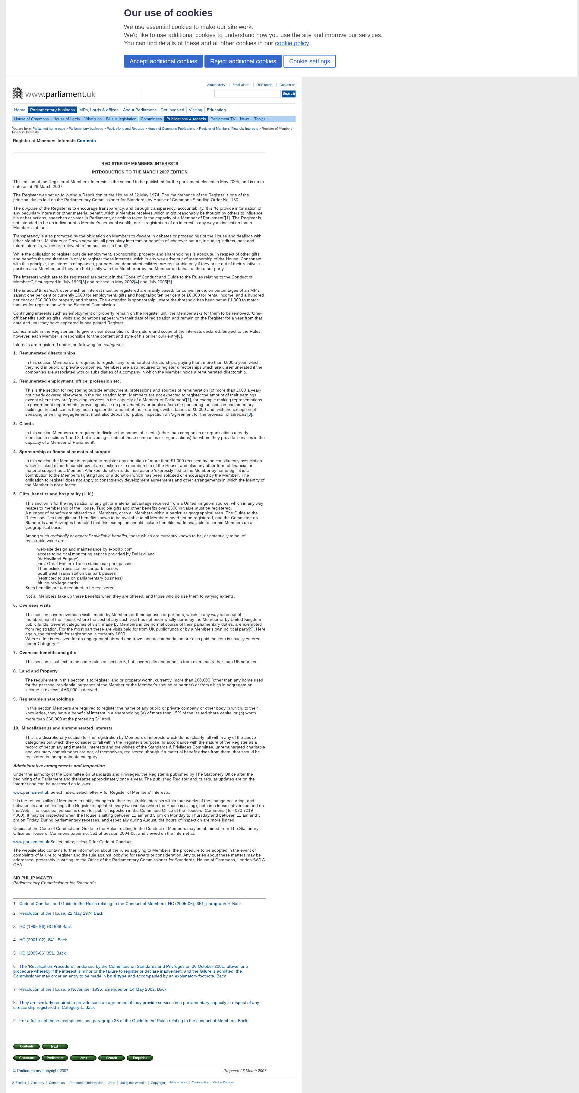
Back (237, 903)
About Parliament (139, 109)
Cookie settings (309, 61)
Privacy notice (178, 1082)
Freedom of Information (86, 1083)
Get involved (172, 109)
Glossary (37, 1083)
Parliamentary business (52, 109)
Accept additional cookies (163, 61)
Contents (86, 140)
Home (20, 109)
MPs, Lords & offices (99, 109)
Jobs (111, 1083)
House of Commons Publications (171, 128)
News (245, 119)
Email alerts (241, 85)
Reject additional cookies (243, 61)
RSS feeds (264, 85)
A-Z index (19, 1083)
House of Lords (66, 119)
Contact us (288, 85)
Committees (151, 119)
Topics (260, 119)
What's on (93, 119)
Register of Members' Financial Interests (228, 128)
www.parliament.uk (31, 792)
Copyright (158, 1083)
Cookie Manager (223, 1082)
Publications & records (186, 119)
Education (216, 109)
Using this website (133, 1083)
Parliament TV (223, 119)
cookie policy (292, 43)
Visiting (195, 109)
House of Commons (31, 119)
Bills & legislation (121, 119)
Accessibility (216, 85)
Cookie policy (200, 1082)
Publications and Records (125, 128)
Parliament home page (49, 128)
